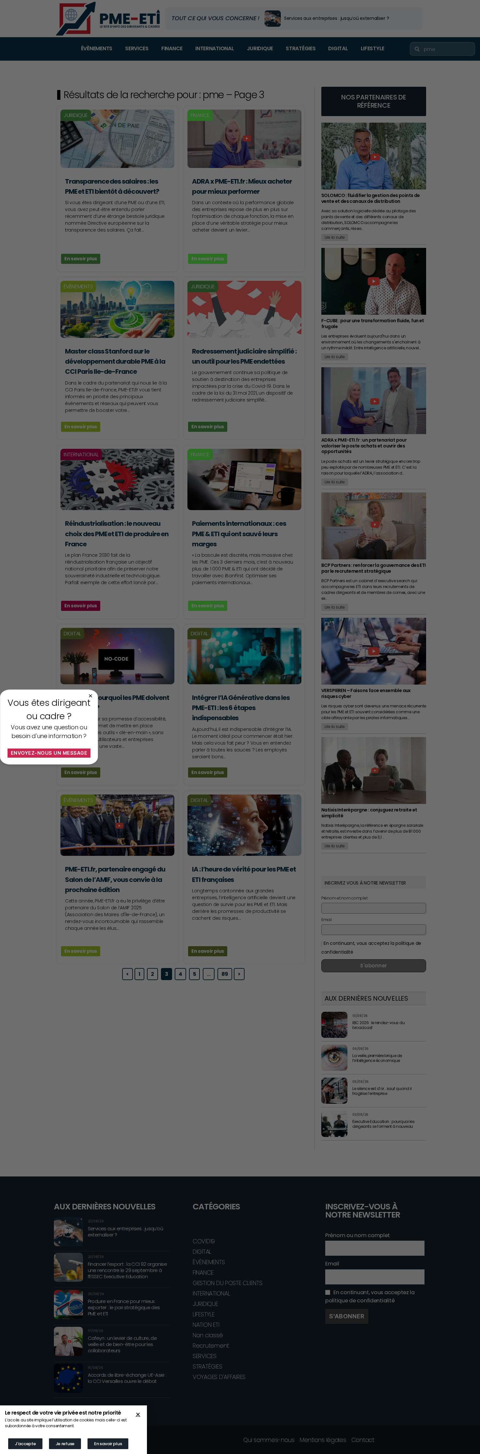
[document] (240, 727)
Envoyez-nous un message (49, 753)
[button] (138, 1414)
